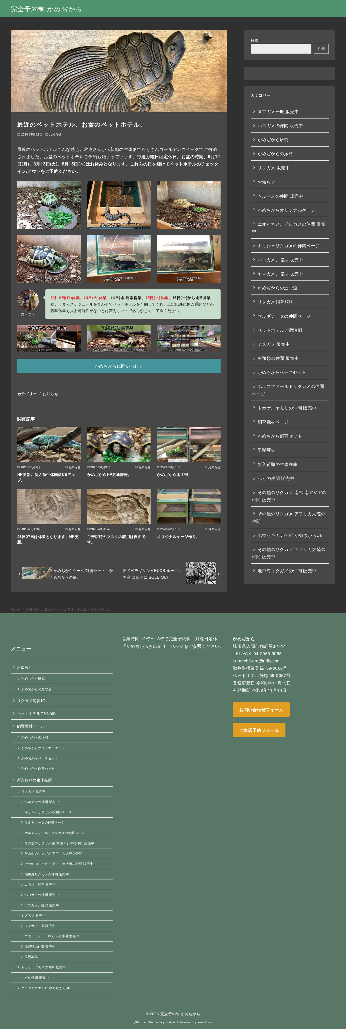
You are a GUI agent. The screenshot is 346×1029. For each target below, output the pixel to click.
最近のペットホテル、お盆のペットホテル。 (77, 609)
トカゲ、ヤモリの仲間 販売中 (287, 407)
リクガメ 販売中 (274, 167)
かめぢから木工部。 (174, 474)
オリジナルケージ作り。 (178, 536)
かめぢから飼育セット (280, 436)
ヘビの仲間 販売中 (276, 478)
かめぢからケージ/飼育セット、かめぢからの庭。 (83, 573)
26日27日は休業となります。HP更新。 (48, 539)
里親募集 (266, 450)
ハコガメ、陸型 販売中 (280, 259)
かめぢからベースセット (282, 372)
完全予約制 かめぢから (46, 8)
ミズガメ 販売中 (274, 344)
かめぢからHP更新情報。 (109, 474)
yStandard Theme (146, 1022)
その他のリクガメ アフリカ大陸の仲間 (288, 517)
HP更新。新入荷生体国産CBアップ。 (46, 477)
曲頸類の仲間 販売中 (278, 358)
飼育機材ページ (273, 421)
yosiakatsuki (171, 1022)
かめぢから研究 (273, 139)
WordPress (205, 1022)
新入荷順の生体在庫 (278, 464)
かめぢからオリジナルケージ (286, 210)
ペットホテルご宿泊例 (280, 330)
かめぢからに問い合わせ (119, 366)
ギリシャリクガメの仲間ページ (289, 245)
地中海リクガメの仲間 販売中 (287, 570)
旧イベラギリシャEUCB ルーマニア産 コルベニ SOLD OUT (152, 573)
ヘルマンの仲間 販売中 (280, 195)
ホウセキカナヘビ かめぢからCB (290, 535)
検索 (255, 40)
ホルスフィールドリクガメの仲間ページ (288, 390)
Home (16, 609)
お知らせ (55, 134)
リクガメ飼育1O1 (275, 302)
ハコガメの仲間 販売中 (280, 125)
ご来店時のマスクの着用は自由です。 (116, 539)
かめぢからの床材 (275, 153)
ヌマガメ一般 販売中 (278, 111)
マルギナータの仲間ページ (284, 316)
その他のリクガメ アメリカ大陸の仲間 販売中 (288, 552)
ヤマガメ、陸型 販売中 (280, 273)
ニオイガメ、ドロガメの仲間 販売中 (288, 227)
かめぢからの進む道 (278, 288)
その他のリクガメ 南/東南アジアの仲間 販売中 (289, 495)
